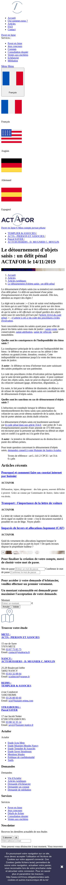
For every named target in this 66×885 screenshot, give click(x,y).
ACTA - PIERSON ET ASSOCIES (26, 236)
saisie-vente (51, 329)
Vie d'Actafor (14, 778)
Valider (16, 607)
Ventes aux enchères (18, 55)
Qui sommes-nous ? (18, 20)
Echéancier (13, 57)
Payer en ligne (8, 35)
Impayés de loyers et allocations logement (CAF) (32, 528)
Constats (12, 49)
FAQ (10, 26)
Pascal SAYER (16, 239)
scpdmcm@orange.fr (19, 676)
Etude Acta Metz (16, 742)
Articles (12, 23)
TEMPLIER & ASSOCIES (22, 233)
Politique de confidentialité (21, 757)
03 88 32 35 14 (13, 722)
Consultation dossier (18, 52)
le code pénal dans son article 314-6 (23, 425)
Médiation (13, 60)
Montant (5, 600)
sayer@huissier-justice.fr (20, 725)
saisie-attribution (24, 332)
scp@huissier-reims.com (20, 700)
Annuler (6, 607)
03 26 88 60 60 (13, 697)
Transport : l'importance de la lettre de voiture (31, 503)
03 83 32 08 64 (13, 673)
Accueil (12, 18)
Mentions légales (16, 754)
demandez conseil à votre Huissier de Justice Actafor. (34, 450)
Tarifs (10, 760)
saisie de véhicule (42, 332)
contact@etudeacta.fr (19, 652)
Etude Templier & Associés (21, 748)
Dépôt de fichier (16, 813)
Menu (4, 66)
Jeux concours (15, 46)
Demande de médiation (19, 789)
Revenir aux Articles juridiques (18, 269)
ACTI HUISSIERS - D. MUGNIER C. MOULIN (33, 242)
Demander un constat (18, 786)
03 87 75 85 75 (13, 649)
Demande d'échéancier (19, 784)
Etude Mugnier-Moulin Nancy (23, 745)
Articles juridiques (17, 781)
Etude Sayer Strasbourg (20, 751)
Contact (12, 29)
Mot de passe (8, 568)
